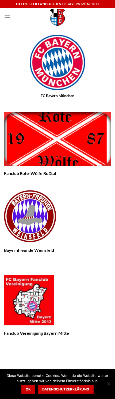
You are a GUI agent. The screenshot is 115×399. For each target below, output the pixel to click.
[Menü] (7, 17)
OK (28, 389)
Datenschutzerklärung (66, 389)
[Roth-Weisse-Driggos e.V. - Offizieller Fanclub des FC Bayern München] (57, 17)
